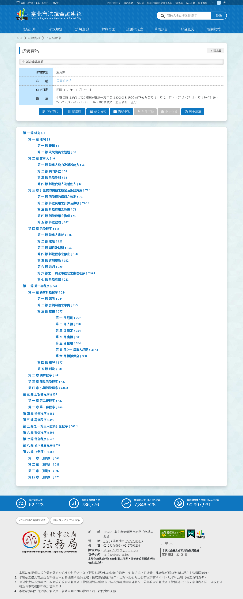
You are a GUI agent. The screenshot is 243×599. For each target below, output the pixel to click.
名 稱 (42, 81)
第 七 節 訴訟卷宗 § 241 (53, 279)
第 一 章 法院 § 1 (39, 139)
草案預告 (161, 29)
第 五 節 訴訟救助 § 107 (53, 222)
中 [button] (219, 3)
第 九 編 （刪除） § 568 (38, 451)
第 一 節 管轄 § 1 (48, 145)
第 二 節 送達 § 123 (49, 241)
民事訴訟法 (64, 80)
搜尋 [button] (219, 15)
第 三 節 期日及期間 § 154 (54, 247)
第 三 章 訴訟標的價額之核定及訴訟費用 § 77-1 (59, 190)
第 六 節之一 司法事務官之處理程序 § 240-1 (66, 273)
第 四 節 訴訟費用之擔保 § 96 (56, 216)
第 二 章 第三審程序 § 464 (45, 407)
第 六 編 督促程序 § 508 (38, 432)
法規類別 (55, 29)
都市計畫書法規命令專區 (159, 3)
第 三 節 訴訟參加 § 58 (52, 177)
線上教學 (202, 3)
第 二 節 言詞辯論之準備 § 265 (57, 305)
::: (2, 35)
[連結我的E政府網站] (191, 534)
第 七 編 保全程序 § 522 (38, 439)
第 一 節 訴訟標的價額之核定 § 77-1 (61, 196)
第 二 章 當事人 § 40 (41, 158)
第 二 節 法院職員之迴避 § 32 (56, 152)
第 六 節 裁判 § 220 (49, 266)
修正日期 (42, 89)
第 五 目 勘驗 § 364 (68, 343)
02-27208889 (133, 540)
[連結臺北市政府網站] (200, 534)
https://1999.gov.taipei (120, 550)
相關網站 (214, 29)
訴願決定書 (134, 29)
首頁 (19, 37)
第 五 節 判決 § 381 (49, 369)
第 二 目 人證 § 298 (68, 324)
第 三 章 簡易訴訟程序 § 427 (46, 381)
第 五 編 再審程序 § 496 (38, 419)
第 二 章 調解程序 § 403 (43, 375)
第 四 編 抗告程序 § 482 (38, 413)
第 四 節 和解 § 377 (49, 362)
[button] (215, 50)
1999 (106, 540)
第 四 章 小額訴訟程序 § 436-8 (48, 388)
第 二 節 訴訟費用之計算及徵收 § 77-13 (63, 203)
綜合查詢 (187, 29)
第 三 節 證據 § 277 (49, 311)
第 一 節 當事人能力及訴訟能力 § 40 (61, 165)
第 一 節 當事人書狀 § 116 (54, 235)
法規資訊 (34, 37)
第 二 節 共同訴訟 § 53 (52, 171)
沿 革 (42, 98)
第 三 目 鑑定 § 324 (68, 330)
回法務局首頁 (114, 3)
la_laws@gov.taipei (117, 554)
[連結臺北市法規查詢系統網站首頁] (49, 14)
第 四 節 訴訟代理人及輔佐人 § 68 (59, 184)
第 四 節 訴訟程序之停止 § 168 (57, 254)
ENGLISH (140, 3)
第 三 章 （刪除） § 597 (43, 471)
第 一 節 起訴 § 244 (49, 298)
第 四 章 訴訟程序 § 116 (43, 228)
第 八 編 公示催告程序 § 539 (41, 445)
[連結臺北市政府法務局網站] (49, 542)
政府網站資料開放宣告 (32, 520)
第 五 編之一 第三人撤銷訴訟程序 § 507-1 (50, 426)
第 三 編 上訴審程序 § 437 (40, 394)
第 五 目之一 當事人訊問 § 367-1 (77, 349)
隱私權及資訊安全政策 (66, 520)
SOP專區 (179, 3)
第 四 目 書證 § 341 (68, 337)
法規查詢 (82, 29)
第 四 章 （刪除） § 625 (43, 477)
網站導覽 (128, 3)
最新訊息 (29, 29)
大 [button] (224, 2)
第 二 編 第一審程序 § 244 (40, 286)
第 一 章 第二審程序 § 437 (45, 400)
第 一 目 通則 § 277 (68, 318)
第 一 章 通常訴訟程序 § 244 (46, 292)
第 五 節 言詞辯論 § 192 (53, 260)
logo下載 (190, 3)
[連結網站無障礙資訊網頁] (172, 534)
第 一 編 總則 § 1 (34, 133)
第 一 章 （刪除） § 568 (43, 458)
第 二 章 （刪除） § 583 (43, 464)
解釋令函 (108, 29)
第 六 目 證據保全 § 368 (71, 356)
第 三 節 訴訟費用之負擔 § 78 (56, 209)
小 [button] (213, 3)
